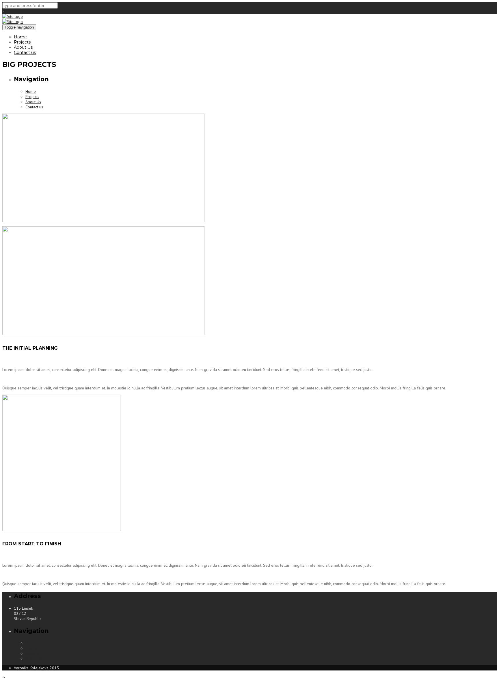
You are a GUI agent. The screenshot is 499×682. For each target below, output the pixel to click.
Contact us (25, 52)
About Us (23, 47)
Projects (22, 42)
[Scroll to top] (3, 677)
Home (20, 36)
